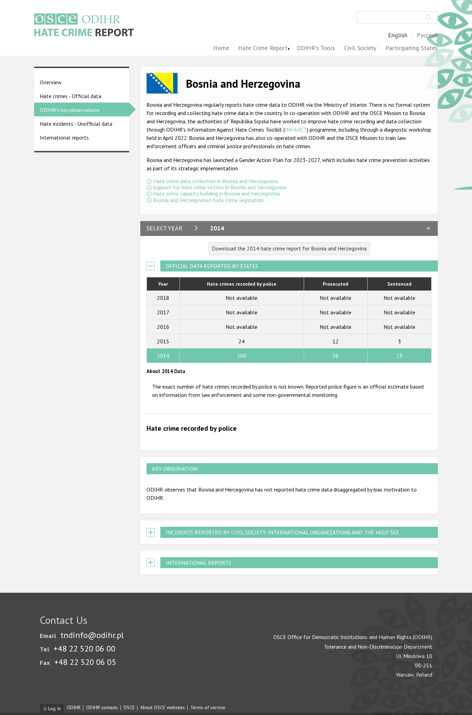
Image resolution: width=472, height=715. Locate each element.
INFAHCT (296, 129)
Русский (427, 35)
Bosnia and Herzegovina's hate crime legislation (208, 200)
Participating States (412, 48)
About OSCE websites (162, 707)
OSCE (129, 707)
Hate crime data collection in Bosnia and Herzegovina (215, 181)
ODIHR (74, 707)
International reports (64, 137)
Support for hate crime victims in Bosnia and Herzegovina (219, 187)
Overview (51, 82)
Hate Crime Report (262, 48)
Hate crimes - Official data (70, 96)
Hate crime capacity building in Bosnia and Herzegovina (216, 193)
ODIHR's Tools (316, 48)
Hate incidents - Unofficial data (76, 123)
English (397, 35)
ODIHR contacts (102, 707)
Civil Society (360, 48)
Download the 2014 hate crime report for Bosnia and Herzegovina (289, 248)
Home (221, 48)
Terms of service (207, 707)
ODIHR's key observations (70, 109)
